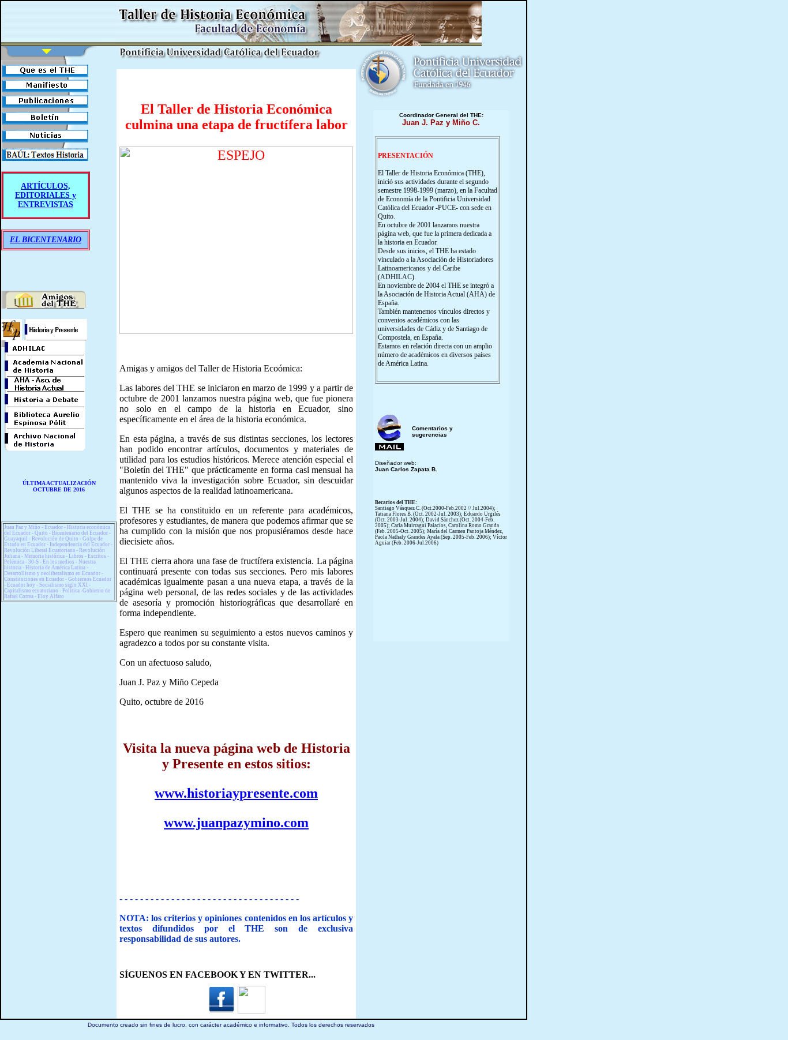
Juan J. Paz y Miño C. (441, 122)
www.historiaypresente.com (236, 793)
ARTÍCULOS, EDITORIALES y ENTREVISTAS (45, 195)
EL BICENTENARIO (45, 239)
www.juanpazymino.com (236, 822)
